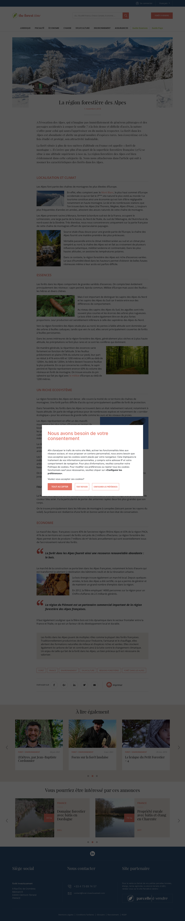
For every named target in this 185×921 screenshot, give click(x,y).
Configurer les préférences (106, 486)
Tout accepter (59, 486)
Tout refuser (82, 486)
